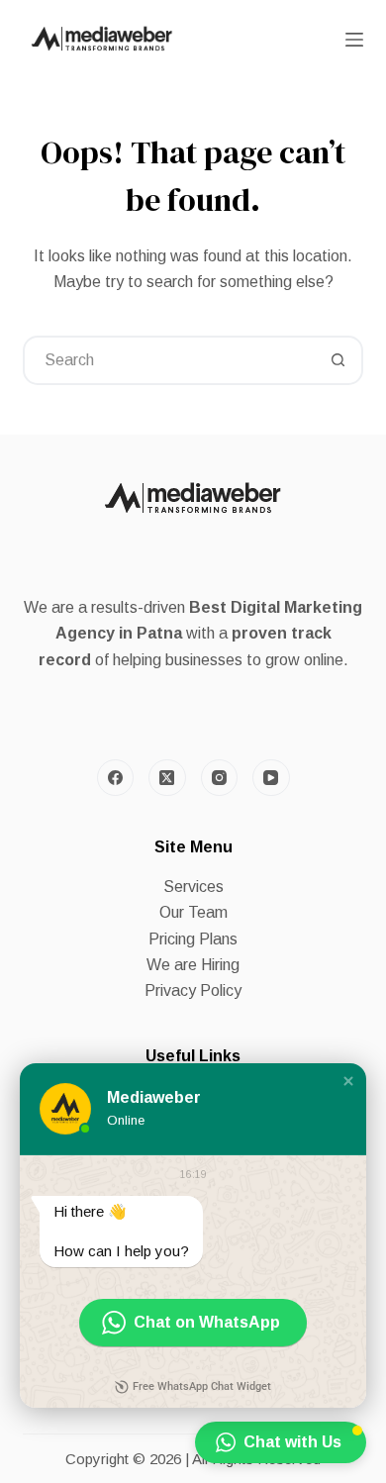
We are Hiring (193, 964)
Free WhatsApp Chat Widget (202, 1386)
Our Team (193, 912)
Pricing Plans (193, 939)
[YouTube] (271, 778)
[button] (348, 1081)
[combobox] (170, 360)
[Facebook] (116, 778)
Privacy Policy (193, 990)
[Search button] (338, 360)
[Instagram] (220, 778)
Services (193, 886)
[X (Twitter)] (167, 778)
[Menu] (354, 40)
